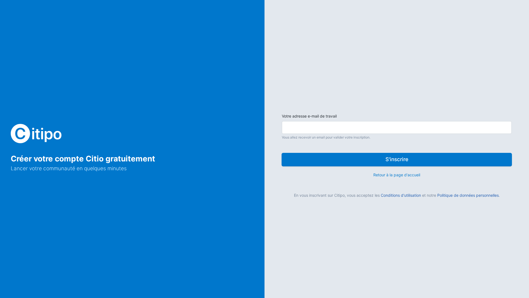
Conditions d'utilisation (401, 195)
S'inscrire (396, 159)
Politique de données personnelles (468, 195)
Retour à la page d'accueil (396, 174)
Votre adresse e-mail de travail (309, 116)
